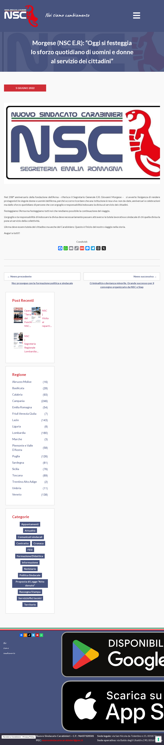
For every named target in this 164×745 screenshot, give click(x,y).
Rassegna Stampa (30, 591)
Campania (18, 401)
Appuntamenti (30, 524)
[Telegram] (33, 635)
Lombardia (18, 432)
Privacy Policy (28, 737)
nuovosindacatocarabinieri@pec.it (62, 740)
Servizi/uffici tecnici (29, 598)
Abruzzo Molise (22, 381)
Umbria (16, 488)
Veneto (16, 494)
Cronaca (38, 543)
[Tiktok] (29, 635)
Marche (17, 439)
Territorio (30, 604)
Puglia (16, 456)
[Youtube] (37, 635)
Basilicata (18, 388)
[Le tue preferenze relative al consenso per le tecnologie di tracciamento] (158, 739)
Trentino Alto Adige (24, 481)
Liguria (16, 426)
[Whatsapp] (41, 635)
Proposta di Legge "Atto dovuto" (30, 583)
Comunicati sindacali (30, 536)
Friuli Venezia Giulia (24, 413)
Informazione (30, 562)
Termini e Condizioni (12, 737)
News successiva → (145, 276)
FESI (30, 549)
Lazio (15, 420)
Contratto (22, 543)
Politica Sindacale (30, 575)
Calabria (17, 394)
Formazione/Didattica (30, 556)
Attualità (30, 530)
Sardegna (18, 462)
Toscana (17, 475)
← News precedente (19, 276)
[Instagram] (25, 635)
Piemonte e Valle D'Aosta (22, 447)
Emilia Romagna (22, 407)
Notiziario (30, 568)
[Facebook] (21, 635)
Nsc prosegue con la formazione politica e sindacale (42, 283)
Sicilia (15, 469)
